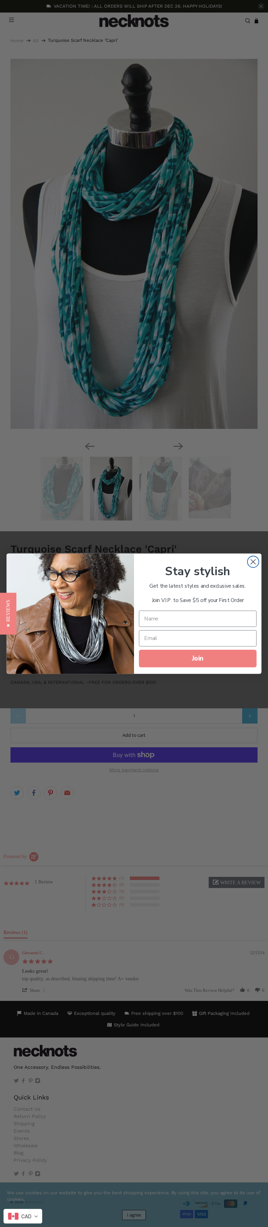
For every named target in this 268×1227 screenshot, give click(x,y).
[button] (8, 613)
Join (198, 658)
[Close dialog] (253, 562)
